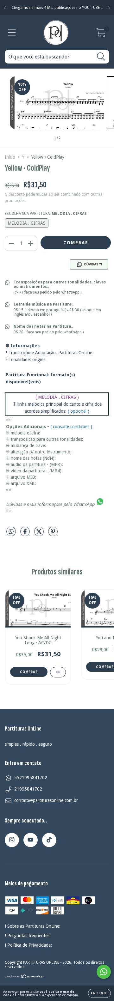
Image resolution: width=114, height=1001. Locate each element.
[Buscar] (101, 56)
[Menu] (12, 32)
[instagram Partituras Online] (12, 840)
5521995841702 (30, 777)
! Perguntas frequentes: (28, 935)
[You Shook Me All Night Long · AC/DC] (58, 672)
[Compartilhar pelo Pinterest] (53, 534)
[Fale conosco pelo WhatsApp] (104, 972)
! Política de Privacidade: (28, 945)
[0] (101, 34)
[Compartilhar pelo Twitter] (39, 534)
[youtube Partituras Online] (30, 840)
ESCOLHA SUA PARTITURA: (46, 213)
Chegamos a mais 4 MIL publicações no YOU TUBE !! (57, 7)
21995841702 (28, 789)
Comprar (29, 672)
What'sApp (83, 504)
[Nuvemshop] (24, 977)
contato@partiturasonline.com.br (46, 800)
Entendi (99, 993)
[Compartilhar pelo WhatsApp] (11, 532)
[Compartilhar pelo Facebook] (25, 534)
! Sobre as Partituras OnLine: (32, 926)
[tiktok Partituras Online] (49, 840)
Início (10, 157)
